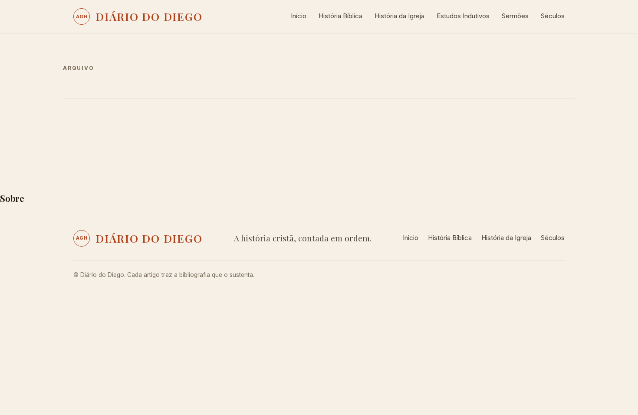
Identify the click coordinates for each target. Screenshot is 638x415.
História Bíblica (340, 16)
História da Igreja (399, 16)
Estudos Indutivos (463, 16)
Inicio (410, 238)
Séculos (553, 16)
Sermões (515, 16)
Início (298, 16)
